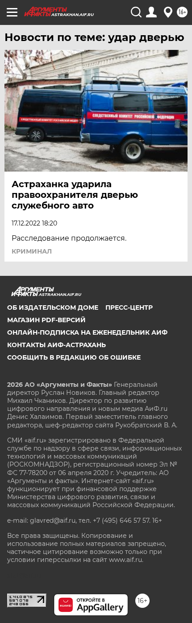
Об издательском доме (52, 307)
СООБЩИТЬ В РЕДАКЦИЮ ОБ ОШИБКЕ (74, 357)
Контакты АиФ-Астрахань (56, 345)
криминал (32, 251)
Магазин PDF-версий (46, 320)
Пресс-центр (129, 307)
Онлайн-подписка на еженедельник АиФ (87, 332)
